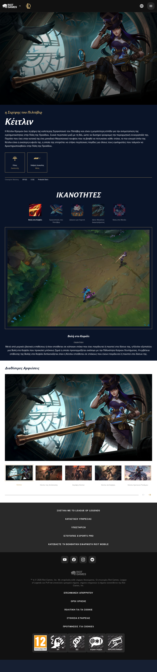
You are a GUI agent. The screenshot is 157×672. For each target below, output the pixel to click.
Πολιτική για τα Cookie (78, 610)
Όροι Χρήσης (78, 601)
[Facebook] (74, 559)
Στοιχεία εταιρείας (78, 618)
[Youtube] (65, 559)
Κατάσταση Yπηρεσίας (78, 519)
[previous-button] (143, 495)
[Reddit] (92, 559)
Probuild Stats (43, 180)
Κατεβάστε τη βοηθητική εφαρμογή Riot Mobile (78, 544)
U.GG (32, 180)
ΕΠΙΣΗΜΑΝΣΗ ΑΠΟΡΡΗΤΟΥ (78, 593)
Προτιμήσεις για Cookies (78, 626)
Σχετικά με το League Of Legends (78, 510)
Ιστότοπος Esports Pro (78, 536)
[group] (77, 214)
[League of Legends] (28, 6)
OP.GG (24, 180)
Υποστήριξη (78, 527)
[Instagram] (83, 559)
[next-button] (149, 495)
